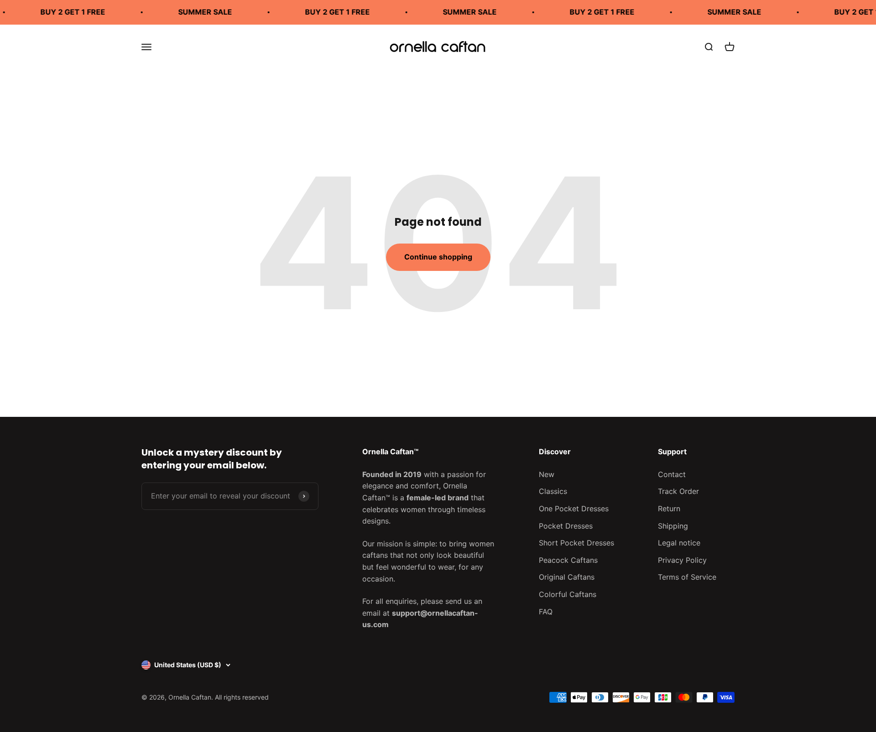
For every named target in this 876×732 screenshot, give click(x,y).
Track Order (678, 491)
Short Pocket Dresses (576, 542)
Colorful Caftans (567, 594)
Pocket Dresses (566, 525)
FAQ (546, 611)
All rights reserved (242, 697)
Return (669, 508)
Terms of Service (687, 576)
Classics (553, 491)
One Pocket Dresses (574, 508)
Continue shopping (438, 256)
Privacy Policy (682, 560)
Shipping (673, 525)
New (546, 474)
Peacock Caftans (568, 560)
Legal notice (679, 542)
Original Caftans (566, 576)
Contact (672, 474)
